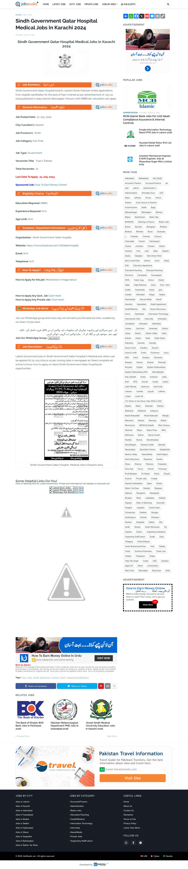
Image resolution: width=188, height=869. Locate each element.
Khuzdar (128, 367)
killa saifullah (130, 377)
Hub (144, 309)
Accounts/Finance (153, 183)
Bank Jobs (154, 217)
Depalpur (138, 256)
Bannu (127, 227)
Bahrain (159, 212)
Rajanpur (158, 488)
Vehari (140, 566)
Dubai (166, 261)
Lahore (165, 382)
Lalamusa (145, 386)
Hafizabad (140, 294)
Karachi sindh (131, 353)
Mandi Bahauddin (132, 416)
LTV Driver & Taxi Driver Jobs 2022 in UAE (143, 401)
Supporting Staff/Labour (78, 677)
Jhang (127, 333)
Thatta (152, 556)
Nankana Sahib (147, 445)
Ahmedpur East (148, 193)
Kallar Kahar (160, 338)
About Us (128, 806)
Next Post (111, 736)
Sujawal (128, 532)
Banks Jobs (164, 222)
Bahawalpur (146, 212)
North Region (162, 454)
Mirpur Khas (152, 430)
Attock (158, 198)
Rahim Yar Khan (132, 488)
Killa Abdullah (158, 372)
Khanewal (158, 357)
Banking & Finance (146, 222)
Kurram (145, 382)
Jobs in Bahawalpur (25, 841)
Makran (160, 406)
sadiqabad (149, 498)
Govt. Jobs (27, 15)
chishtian (139, 246)
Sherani (143, 517)
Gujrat (151, 290)
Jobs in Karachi (23, 806)
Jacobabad (129, 324)
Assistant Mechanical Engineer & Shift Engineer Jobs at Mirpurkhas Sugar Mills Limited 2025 (155, 160)
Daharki (165, 251)
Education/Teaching (133, 270)
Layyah (150, 391)
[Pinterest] (101, 686)
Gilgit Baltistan (140, 285)
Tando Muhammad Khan (135, 546)
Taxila (127, 551)
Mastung (152, 420)
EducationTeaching (154, 270)
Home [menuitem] (46, 4)
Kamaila (141, 343)
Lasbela (139, 391)
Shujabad (140, 522)
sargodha (140, 508)
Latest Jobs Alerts (132, 828)
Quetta (159, 483)
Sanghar (128, 508)
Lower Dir (139, 396)
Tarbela (162, 546)
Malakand (129, 411)
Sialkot (152, 522)
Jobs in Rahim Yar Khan (27, 845)
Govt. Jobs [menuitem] (75, 4)
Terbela (128, 556)
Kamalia (152, 343)
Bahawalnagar (131, 212)
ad (167, 183)
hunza (127, 314)
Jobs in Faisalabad (24, 815)
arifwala (137, 198)
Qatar (149, 483)
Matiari (163, 420)
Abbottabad (143, 178)
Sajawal (128, 503)
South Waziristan (152, 527)
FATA (127, 280)
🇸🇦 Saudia (167, 856)
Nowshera (148, 459)
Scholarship (130, 512)
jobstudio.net (104, 483)
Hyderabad (139, 314)
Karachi (55, 677)
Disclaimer (128, 815)
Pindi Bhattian (131, 474)
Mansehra (129, 420)
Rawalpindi (154, 493)
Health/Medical (131, 309)
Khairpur (146, 357)
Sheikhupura (130, 517)
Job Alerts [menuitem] (129, 4)
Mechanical (130, 425)
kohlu (164, 377)
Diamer (147, 261)
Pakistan (149, 464)
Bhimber (139, 232)
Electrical (129, 275)
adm (127, 188)
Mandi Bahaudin (151, 416)
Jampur (128, 328)
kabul (164, 333)
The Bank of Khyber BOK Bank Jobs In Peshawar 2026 (30, 725)
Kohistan (154, 377)
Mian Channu (163, 425)
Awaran (128, 202)
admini (136, 188)
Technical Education (143, 551)
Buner (150, 232)
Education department (142, 265)
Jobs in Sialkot (22, 823)
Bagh (153, 207)
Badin (144, 207)
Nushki (159, 459)
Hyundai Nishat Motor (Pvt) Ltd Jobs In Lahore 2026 (155, 144)
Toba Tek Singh (131, 561)
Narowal (161, 445)
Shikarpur (155, 517)
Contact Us (129, 810)
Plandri (167, 474)
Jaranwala (153, 328)
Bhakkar (163, 227)
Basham (138, 227)
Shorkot (128, 522)
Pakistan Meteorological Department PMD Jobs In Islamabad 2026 (65, 725)
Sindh (37, 132)
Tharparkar (140, 556)
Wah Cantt (129, 571)
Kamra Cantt (130, 348)
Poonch (128, 478)
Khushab (162, 362)
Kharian (150, 362)
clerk (147, 251)
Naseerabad (130, 449)
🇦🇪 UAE (143, 856)
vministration (152, 566)
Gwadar (128, 294)
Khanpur (128, 362)
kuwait (155, 382)
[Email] (108, 686)
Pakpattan (162, 464)
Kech (136, 357)
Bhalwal (128, 232)
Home (18, 15)
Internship (149, 319)
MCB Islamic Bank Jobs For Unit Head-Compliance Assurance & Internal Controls (147, 120)
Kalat (148, 338)
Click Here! (54, 295)
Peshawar (162, 469)
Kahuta (128, 338)
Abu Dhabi (157, 178)
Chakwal (146, 236)
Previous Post (23, 736)
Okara (127, 464)
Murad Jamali (154, 435)
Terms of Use (130, 819)
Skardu (137, 527)
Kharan (140, 362)
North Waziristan (132, 459)
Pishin (156, 474)
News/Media (147, 454)
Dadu (155, 251)
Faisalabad (142, 275)
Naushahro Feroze (147, 449)
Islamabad (162, 319)
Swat (161, 537)
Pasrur (140, 469)
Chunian (128, 251)
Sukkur (139, 532)
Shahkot (143, 512)
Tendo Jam (161, 551)
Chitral (161, 246)
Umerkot (164, 561)
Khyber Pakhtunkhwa (156, 367)
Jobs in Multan (22, 819)
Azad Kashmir (131, 207)
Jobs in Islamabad (24, 810)
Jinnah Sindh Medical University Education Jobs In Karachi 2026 (100, 725)
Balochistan (140, 217)
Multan (141, 435)
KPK (135, 382)
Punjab (154, 478)
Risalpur (128, 498)
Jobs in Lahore (22, 801)
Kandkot (143, 348)
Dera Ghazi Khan (154, 256)
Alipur (127, 198)
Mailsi (138, 406)
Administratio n (149, 188)
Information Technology (158, 314)
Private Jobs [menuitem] (91, 4)
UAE (155, 561)
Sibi (160, 522)
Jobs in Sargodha (24, 836)
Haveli (158, 299)
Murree (139, 440)
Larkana (128, 391)
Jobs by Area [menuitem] (109, 4)
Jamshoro (140, 328)
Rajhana (128, 493)
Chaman (157, 236)
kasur (166, 353)
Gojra (153, 285)
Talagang (129, 541)
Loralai (128, 396)
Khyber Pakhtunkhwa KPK (136, 372)
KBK (127, 357)
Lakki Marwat (130, 386)
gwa (160, 290)
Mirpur (139, 430)
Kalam (138, 338)
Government (34, 152)
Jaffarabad (156, 324)
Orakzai (138, 464)
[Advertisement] (66, 663)
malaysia (154, 411)
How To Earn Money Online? (51, 184)
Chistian (151, 246)
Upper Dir (129, 566)
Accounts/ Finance (133, 183)
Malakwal (142, 411)
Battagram (151, 227)
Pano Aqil (129, 469)
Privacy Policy (130, 823)
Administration (131, 193)
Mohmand (129, 435)
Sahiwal (162, 498)
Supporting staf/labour (156, 532)
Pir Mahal (145, 474)
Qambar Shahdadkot (133, 483)
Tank (152, 546)
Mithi (164, 430)
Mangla (165, 416)
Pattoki (151, 469)
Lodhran (161, 391)
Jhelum (138, 333)
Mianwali (128, 430)
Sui (165, 527)
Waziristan (156, 571)
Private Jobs (141, 478)
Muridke (128, 440)
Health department (42, 677)
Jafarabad (143, 324)
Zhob (168, 571)
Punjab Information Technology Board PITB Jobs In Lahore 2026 (155, 131)
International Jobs (132, 319)
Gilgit (127, 285)
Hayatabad (141, 304)
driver (157, 261)
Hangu (152, 294)
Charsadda (129, 241)
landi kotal (158, 386)
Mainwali (149, 406)
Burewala (161, 232)
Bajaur (127, 217)
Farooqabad (156, 275)
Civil (138, 251)
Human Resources (158, 309)
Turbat (145, 561)
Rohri (138, 498)
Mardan (141, 420)
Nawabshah (165, 449)
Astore (148, 198)
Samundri (160, 503)
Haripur (162, 294)
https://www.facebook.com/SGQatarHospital (53, 245)
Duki (127, 265)
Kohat (143, 377)
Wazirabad (143, 571)
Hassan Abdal (145, 299)
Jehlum (165, 328)
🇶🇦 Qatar (155, 856)
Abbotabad (129, 178)
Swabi (152, 537)
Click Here (78, 488)
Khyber (140, 367)
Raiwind (146, 488)
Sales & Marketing (144, 503)
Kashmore (155, 353)
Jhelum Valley (151, 333)
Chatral (142, 241)
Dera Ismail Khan (132, 261)
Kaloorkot (129, 343)
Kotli (127, 382)
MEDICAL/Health (146, 425)
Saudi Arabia (154, 508)
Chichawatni (154, 241)
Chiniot (128, 246)
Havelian (128, 304)
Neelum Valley (131, 454)
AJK (161, 193)
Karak (143, 353)
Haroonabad (130, 299)
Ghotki (161, 280)
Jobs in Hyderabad (24, 828)
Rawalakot (140, 493)
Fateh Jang (139, 280)
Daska (127, 256)
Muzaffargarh (130, 445)
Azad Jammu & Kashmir (146, 202)
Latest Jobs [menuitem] (59, 4)
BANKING (129, 222)
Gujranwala (140, 290)
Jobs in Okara (22, 832)
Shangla (154, 512)
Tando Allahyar (143, 541)
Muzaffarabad (152, 440)
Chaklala (134, 236)
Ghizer (151, 280)
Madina (128, 406)
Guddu (128, 290)
